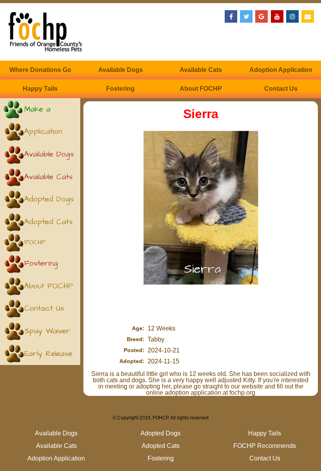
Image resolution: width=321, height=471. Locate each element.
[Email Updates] (307, 16)
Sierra (200, 114)
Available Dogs (120, 70)
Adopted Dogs (49, 199)
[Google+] (261, 16)
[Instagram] (292, 16)
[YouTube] (277, 16)
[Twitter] (246, 16)
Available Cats (201, 70)
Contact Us (281, 88)
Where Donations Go (40, 70)
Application (43, 131)
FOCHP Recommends (44, 245)
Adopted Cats (48, 222)
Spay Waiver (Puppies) (47, 334)
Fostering (120, 88)
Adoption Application (280, 70)
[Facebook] (231, 16)
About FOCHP (201, 88)
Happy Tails (40, 88)
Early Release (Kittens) (48, 357)
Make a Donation (39, 112)
